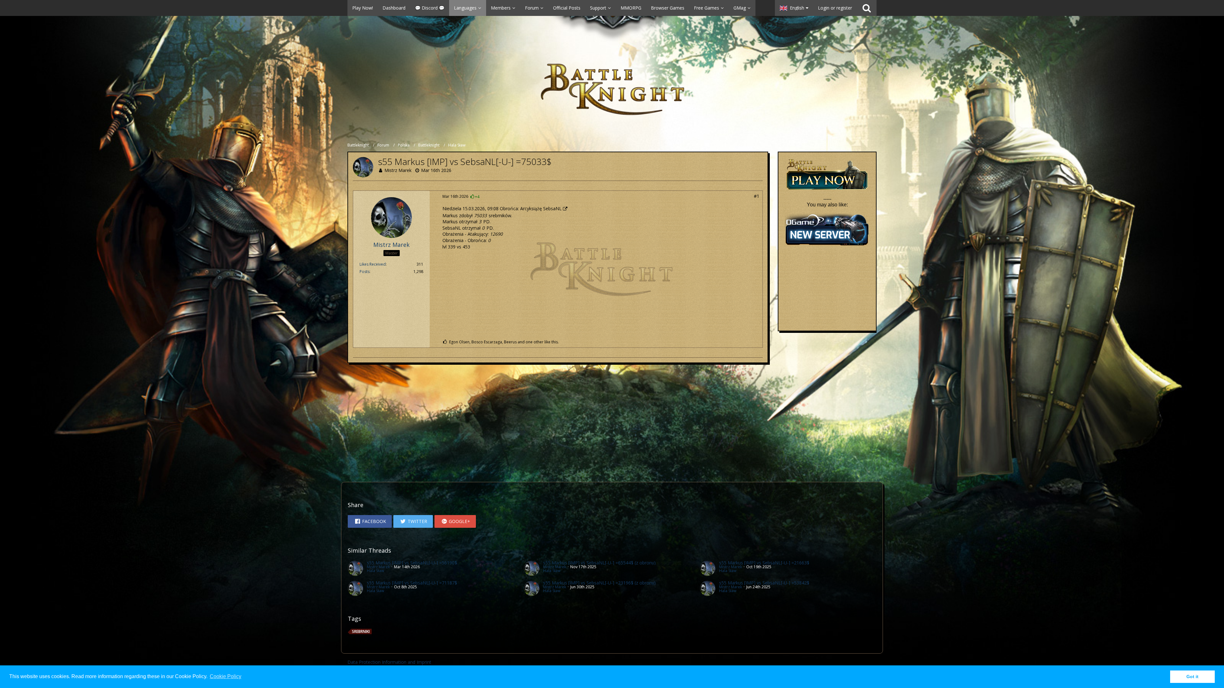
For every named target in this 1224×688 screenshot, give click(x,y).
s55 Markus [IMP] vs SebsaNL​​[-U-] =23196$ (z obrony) (599, 583)
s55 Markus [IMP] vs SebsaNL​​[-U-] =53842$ (764, 583)
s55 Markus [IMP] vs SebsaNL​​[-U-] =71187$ (412, 583)
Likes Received (373, 264)
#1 (756, 196)
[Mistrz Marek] (355, 568)
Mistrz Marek (398, 170)
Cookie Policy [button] (225, 676)
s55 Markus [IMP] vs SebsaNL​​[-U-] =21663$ (764, 563)
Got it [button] (1192, 676)
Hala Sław (375, 570)
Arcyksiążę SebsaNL (541, 208)
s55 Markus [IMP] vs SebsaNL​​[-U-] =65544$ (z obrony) (599, 563)
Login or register (835, 8)
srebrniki (361, 631)
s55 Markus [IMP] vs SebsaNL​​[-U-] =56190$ (412, 563)
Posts (364, 271)
